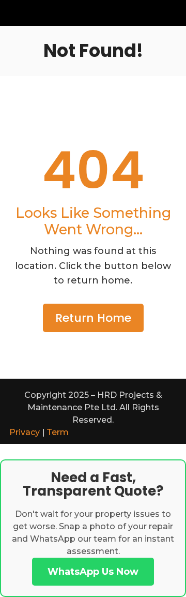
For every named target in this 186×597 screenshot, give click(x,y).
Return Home (93, 318)
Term (58, 432)
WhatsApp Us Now (93, 571)
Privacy (24, 432)
